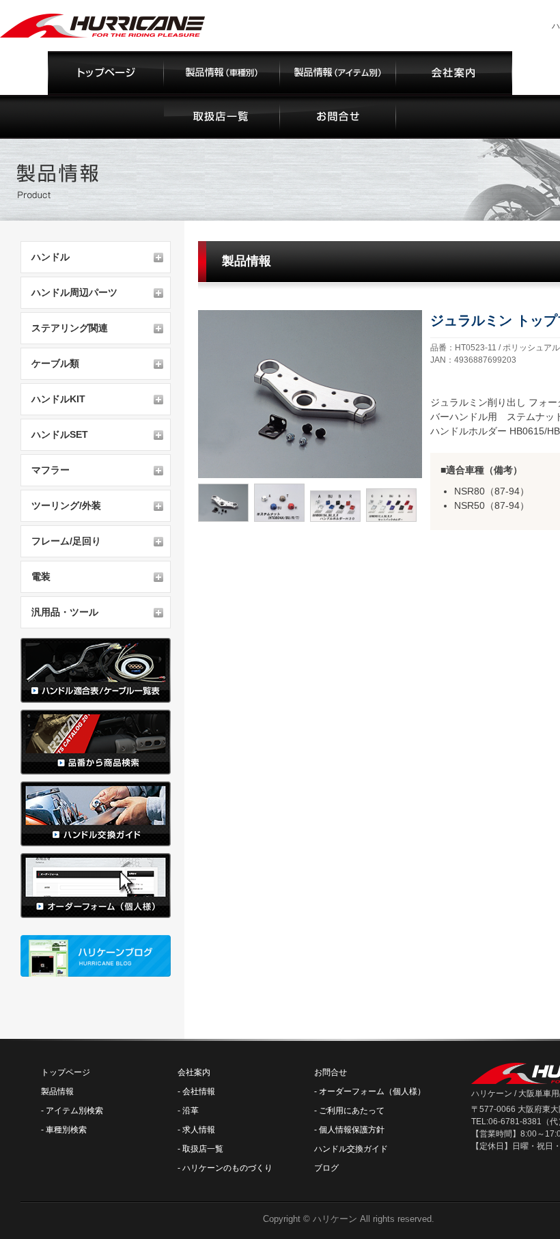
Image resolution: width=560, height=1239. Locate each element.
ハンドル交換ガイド (351, 1149)
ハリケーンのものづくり (227, 1168)
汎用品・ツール (64, 612)
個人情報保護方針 (351, 1129)
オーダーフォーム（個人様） (372, 1091)
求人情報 (198, 1129)
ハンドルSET (59, 434)
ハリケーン (335, 1219)
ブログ (326, 1168)
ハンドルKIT (58, 398)
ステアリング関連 (69, 327)
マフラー (50, 469)
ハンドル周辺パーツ (74, 292)
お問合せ (330, 1072)
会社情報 (198, 1091)
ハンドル (50, 256)
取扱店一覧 (202, 1149)
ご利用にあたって (351, 1110)
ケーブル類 (55, 363)
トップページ (65, 1072)
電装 (41, 576)
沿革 (190, 1110)
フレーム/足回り (66, 540)
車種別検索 (66, 1129)
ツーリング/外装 (66, 505)
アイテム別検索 (74, 1110)
